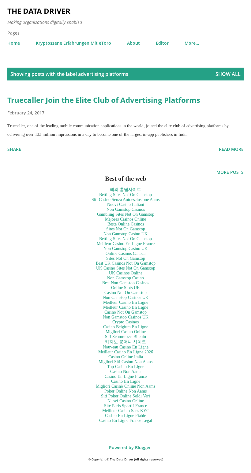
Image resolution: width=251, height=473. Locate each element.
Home (13, 43)
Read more (231, 149)
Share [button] (14, 149)
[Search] (225, 11)
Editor (162, 43)
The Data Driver (38, 11)
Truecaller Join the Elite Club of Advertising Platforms (103, 100)
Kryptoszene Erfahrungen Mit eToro (73, 43)
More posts (230, 172)
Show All (228, 74)
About (133, 43)
